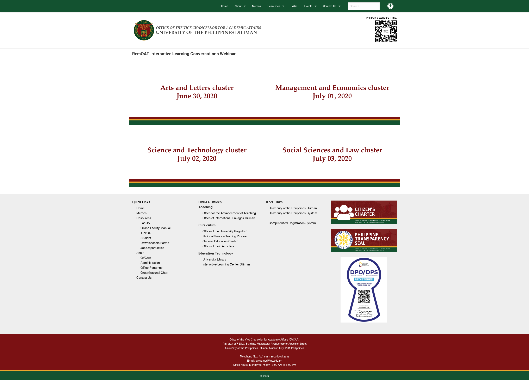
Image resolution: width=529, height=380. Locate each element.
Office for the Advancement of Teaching (229, 213)
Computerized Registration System (292, 223)
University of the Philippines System (293, 213)
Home (224, 6)
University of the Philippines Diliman (293, 208)
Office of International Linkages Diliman (229, 218)
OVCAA (146, 257)
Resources (273, 6)
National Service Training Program (226, 236)
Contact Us (329, 6)
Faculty (145, 223)
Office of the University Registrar (225, 231)
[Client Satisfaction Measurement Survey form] (386, 31)
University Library (214, 259)
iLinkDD (146, 233)
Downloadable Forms (155, 242)
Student (146, 237)
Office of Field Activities (218, 246)
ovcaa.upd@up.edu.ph (269, 360)
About (238, 6)
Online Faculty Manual (155, 228)
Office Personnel (152, 267)
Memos (256, 6)
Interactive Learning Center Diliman (226, 264)
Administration (150, 262)
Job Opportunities (152, 247)
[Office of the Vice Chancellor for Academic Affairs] (197, 29)
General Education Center (220, 241)
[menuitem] (224, 6)
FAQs (294, 6)
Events (308, 6)
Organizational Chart (154, 272)
